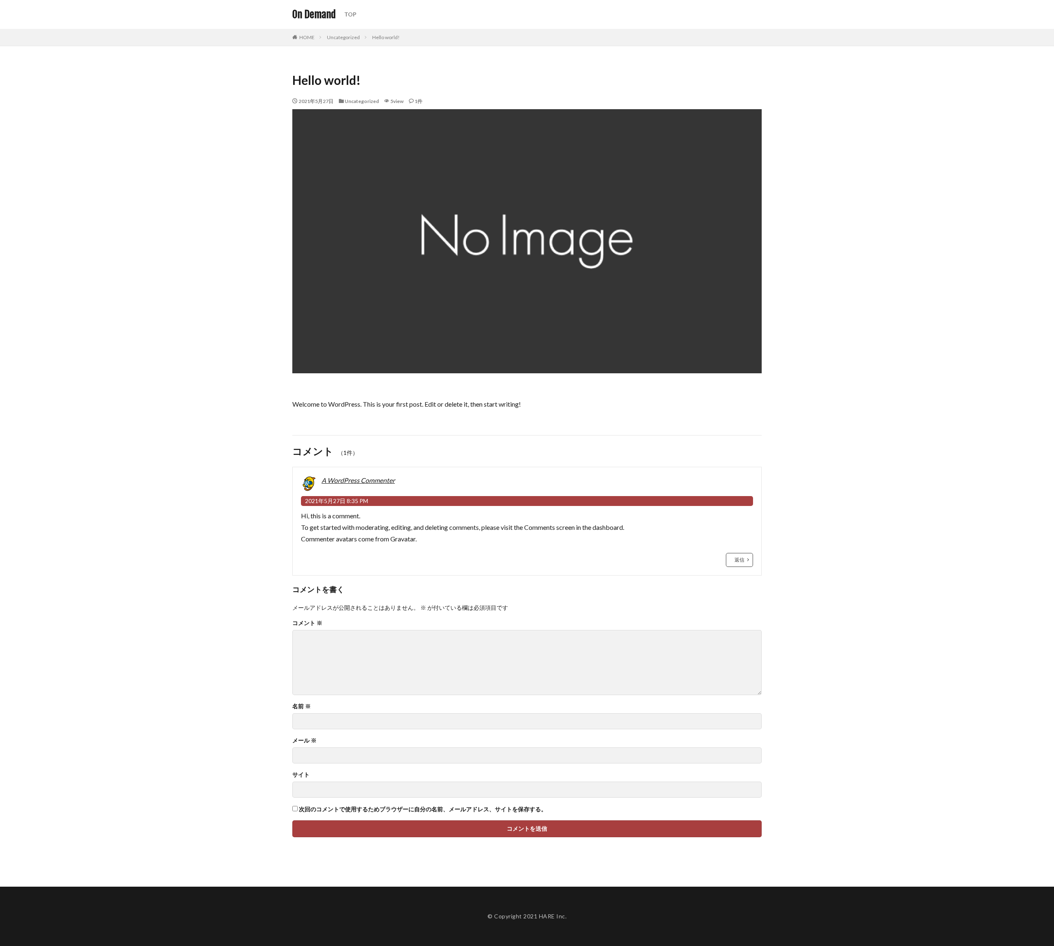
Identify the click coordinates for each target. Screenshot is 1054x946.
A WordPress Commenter (358, 480)
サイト (301, 774)
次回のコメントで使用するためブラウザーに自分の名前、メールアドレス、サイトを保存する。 (423, 809)
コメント (307, 623)
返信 (739, 560)
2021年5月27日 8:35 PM (336, 500)
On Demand (314, 14)
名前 (301, 706)
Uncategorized (343, 37)
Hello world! (386, 37)
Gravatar (402, 539)
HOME (307, 37)
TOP (350, 14)
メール (304, 740)
